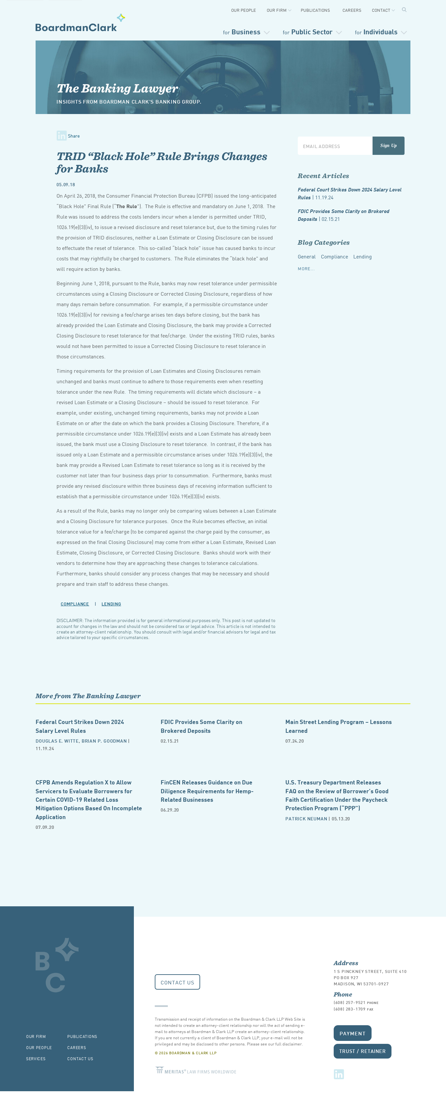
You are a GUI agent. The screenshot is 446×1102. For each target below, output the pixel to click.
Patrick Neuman (306, 818)
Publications (315, 10)
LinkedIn (339, 1074)
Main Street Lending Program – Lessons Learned (338, 725)
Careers (351, 10)
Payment (353, 1033)
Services (36, 1058)
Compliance (75, 603)
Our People (243, 10)
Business (242, 31)
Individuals (376, 31)
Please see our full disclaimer (274, 1044)
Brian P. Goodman (104, 740)
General (307, 256)
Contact (381, 10)
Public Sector (308, 31)
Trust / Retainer (362, 1050)
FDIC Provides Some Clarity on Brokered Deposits (344, 214)
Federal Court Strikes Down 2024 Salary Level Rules (350, 193)
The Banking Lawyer (117, 87)
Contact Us (178, 982)
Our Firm (277, 10)
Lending (111, 603)
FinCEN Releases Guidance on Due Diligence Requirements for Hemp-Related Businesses (207, 790)
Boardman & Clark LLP (80, 22)
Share (74, 135)
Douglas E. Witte (57, 740)
